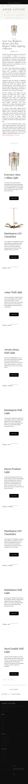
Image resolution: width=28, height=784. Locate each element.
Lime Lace (21, 56)
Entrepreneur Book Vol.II (6, 741)
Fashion (3, 719)
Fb (5, 710)
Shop (3, 5)
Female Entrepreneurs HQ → (14, 2)
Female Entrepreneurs (5, 736)
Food (2, 730)
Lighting (4, 679)
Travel (3, 726)
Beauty (3, 717)
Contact (8, 5)
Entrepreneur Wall (5, 745)
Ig (2, 710)
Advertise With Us (5, 754)
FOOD (21, 17)
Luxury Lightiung (11, 679)
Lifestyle (3, 721)
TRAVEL (14, 17)
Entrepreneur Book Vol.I (6, 739)
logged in (9, 694)
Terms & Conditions (5, 760)
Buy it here (14, 198)
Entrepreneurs (9, 17)
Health (17, 17)
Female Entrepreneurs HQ (6, 743)
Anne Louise (14, 9)
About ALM (3, 751)
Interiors (3, 723)
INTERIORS (14, 38)
